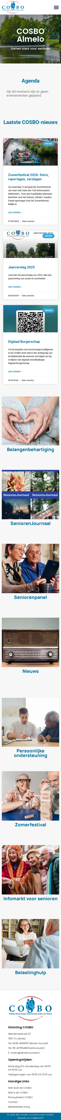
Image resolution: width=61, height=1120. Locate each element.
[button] (56, 7)
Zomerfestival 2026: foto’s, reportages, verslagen (28, 177)
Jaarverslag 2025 (21, 267)
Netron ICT (38, 1118)
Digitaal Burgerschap (24, 342)
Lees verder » (15, 212)
